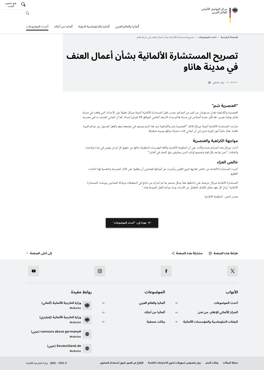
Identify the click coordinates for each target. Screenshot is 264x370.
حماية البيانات (230, 362)
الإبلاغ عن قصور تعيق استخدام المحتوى (121, 362)
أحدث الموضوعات (37, 26)
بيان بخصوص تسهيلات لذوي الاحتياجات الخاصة (174, 362)
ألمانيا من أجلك (63, 26)
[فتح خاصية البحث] (29, 11)
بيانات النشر (211, 362)
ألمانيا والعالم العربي (127, 26)
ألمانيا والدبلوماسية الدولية (94, 26)
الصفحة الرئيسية (229, 37)
